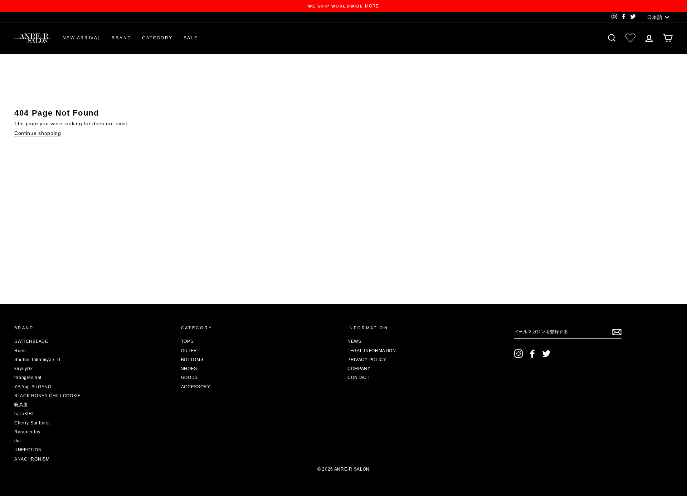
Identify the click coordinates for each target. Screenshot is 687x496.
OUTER (189, 350)
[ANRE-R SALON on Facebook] (532, 353)
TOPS (187, 341)
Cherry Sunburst (32, 423)
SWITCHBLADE (31, 341)
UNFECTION (28, 449)
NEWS (354, 341)
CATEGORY (157, 37)
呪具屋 (21, 404)
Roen (20, 350)
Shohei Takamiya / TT (37, 359)
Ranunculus (27, 431)
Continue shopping (37, 133)
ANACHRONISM (32, 459)
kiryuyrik (23, 368)
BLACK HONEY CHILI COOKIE (47, 395)
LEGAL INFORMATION (371, 350)
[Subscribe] (617, 332)
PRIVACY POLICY (366, 359)
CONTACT (358, 377)
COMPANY (359, 368)
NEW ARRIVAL (82, 37)
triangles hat (28, 377)
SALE (191, 37)
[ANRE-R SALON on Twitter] (546, 353)
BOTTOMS (192, 359)
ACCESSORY (195, 386)
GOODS (189, 377)
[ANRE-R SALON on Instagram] (518, 353)
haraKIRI (24, 413)
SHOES (189, 368)
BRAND (121, 37)
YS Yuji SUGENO (33, 386)
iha (17, 440)
